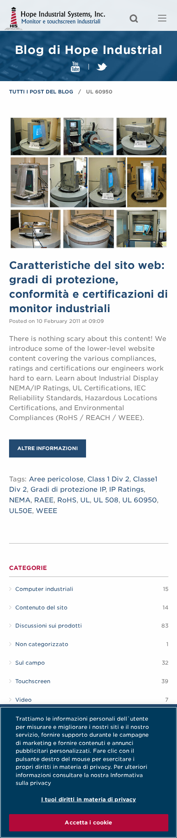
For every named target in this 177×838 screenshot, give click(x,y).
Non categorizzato (41, 644)
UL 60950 (139, 500)
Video (23, 700)
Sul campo (30, 663)
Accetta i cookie (88, 822)
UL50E (20, 511)
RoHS (67, 500)
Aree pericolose (56, 479)
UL (85, 500)
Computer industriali (44, 589)
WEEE (46, 511)
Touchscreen (32, 681)
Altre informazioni (47, 448)
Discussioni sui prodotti (48, 626)
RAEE (44, 500)
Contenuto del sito (41, 608)
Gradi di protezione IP (67, 489)
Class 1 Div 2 (108, 479)
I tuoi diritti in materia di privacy (88, 799)
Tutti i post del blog (41, 92)
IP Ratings (126, 489)
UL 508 (106, 500)
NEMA (19, 500)
